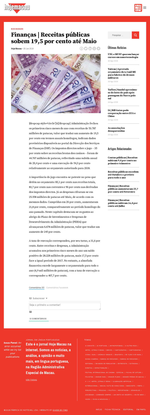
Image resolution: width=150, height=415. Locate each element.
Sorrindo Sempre (103, 395)
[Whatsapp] (94, 48)
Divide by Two (60, 410)
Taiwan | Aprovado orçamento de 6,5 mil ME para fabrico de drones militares (122, 73)
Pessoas (102, 390)
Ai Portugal (102, 346)
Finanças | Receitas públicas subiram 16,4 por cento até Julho (123, 203)
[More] (98, 48)
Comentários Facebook (57, 287)
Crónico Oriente (105, 354)
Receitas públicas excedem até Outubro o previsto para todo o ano (123, 174)
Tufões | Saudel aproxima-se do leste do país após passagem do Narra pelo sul (122, 94)
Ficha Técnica (112, 409)
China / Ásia (90, 354)
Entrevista (122, 363)
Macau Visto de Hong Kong (112, 386)
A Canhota (89, 346)
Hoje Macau (16, 48)
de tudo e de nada (133, 354)
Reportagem (123, 390)
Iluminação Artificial (122, 381)
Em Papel (141, 409)
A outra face (131, 346)
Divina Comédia (91, 359)
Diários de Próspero (109, 359)
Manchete (130, 386)
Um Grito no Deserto (122, 395)
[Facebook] (81, 48)
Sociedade (17, 29)
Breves (109, 350)
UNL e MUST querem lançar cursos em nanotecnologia (123, 56)
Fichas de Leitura (133, 372)
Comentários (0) (36, 287)
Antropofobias (116, 346)
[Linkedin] (90, 48)
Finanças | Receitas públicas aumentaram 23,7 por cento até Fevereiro (123, 189)
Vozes (87, 399)
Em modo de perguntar (105, 363)
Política (112, 390)
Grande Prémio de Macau (133, 377)
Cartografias (121, 350)
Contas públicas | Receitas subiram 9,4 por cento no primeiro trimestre (122, 160)
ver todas (31, 380)
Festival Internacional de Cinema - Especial (104, 372)
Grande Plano (114, 377)
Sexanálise (135, 390)
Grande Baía (100, 377)
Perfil (140, 386)
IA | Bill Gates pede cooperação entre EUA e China (121, 113)
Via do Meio (139, 395)
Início (99, 409)
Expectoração (101, 368)
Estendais (133, 363)
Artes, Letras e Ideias (94, 350)
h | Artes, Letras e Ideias (100, 381)
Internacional (91, 386)
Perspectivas (91, 390)
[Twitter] (86, 48)
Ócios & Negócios (100, 399)
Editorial (89, 363)
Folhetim (89, 377)
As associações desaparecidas (116, 129)
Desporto (119, 354)
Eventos (88, 368)
